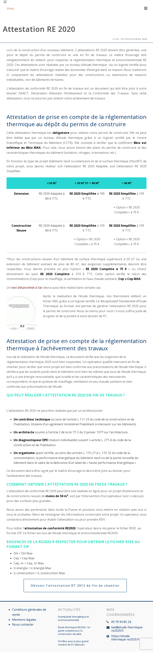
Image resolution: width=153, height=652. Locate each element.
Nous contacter (23, 624)
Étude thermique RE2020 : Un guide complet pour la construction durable (74, 631)
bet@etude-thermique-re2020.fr (127, 629)
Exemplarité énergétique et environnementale (73, 618)
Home (116, 39)
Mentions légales (24, 620)
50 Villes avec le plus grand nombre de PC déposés (73, 643)
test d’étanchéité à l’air (27, 288)
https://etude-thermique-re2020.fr (125, 637)
